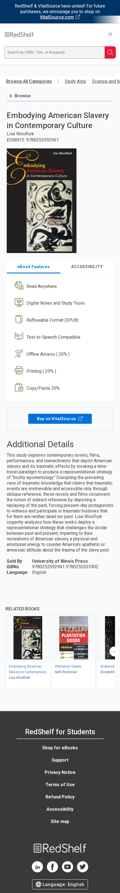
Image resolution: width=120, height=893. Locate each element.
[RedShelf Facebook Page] (52, 870)
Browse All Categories (29, 81)
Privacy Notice (60, 772)
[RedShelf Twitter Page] (82, 870)
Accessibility (60, 809)
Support (60, 760)
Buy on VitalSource (57, 419)
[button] (59, 286)
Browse (23, 95)
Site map (60, 821)
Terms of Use (60, 784)
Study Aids (75, 81)
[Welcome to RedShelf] (19, 34)
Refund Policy (60, 797)
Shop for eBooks (60, 747)
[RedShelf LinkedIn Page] (37, 870)
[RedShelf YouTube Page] (67, 870)
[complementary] (60, 641)
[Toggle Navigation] (110, 34)
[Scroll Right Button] (114, 651)
